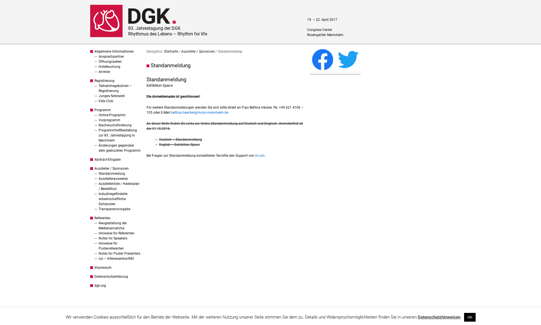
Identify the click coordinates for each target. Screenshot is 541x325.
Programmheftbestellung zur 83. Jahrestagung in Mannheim (118, 135)
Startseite (171, 51)
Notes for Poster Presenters (119, 253)
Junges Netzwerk (112, 96)
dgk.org (100, 286)
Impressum (103, 268)
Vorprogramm (109, 120)
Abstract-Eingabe (107, 160)
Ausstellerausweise (113, 179)
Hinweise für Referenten (116, 233)
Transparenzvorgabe (114, 209)
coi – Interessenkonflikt (116, 259)
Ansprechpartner (111, 57)
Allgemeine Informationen (114, 51)
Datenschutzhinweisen (439, 317)
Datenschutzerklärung (111, 277)
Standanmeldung (112, 174)
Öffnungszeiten (110, 62)
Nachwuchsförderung (115, 125)
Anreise (104, 72)
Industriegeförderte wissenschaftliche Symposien (113, 199)
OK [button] (469, 317)
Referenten (102, 218)
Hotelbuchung (109, 67)
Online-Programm (112, 115)
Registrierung (104, 81)
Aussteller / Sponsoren (111, 169)
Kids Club (106, 101)
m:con (260, 156)
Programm (102, 110)
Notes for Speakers (113, 238)
